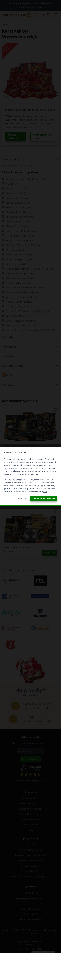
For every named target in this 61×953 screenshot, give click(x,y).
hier (45, 491)
